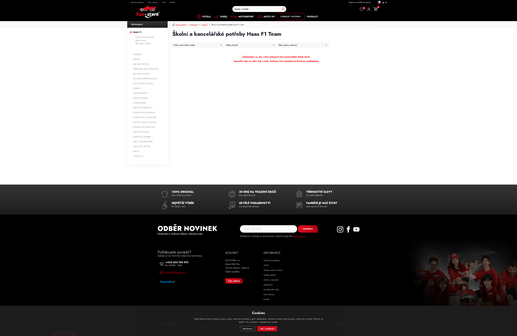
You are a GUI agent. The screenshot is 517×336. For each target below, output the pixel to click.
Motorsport (137, 24)
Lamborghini (139, 102)
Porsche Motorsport (144, 112)
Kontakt (172, 2)
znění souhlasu (299, 236)
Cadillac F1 (139, 156)
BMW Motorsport (142, 107)
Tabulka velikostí (269, 275)
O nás (164, 2)
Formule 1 (138, 54)
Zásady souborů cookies (272, 270)
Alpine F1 (137, 88)
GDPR (266, 265)
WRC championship (143, 141)
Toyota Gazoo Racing (145, 122)
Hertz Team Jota (141, 131)
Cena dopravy (269, 294)
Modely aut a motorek (145, 117)
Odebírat (308, 228)
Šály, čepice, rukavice (143, 43)
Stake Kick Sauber (142, 136)
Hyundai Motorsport (144, 127)
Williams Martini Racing (145, 78)
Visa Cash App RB (141, 146)
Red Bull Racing (141, 64)
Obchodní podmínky (271, 260)
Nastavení (247, 328)
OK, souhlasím (267, 328)
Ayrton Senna (140, 98)
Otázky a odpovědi (270, 280)
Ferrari (136, 59)
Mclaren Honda (141, 73)
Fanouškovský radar (271, 289)
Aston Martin (140, 93)
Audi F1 (136, 151)
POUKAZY (312, 16)
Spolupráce (267, 284)
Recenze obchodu (137, 2)
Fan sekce (234, 281)
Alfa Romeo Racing (143, 83)
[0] (361, 9)
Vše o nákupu (153, 2)
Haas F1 (137, 32)
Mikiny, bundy (140, 40)
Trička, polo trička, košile (144, 37)
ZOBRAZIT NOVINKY (291, 16)
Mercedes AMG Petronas (146, 68)
